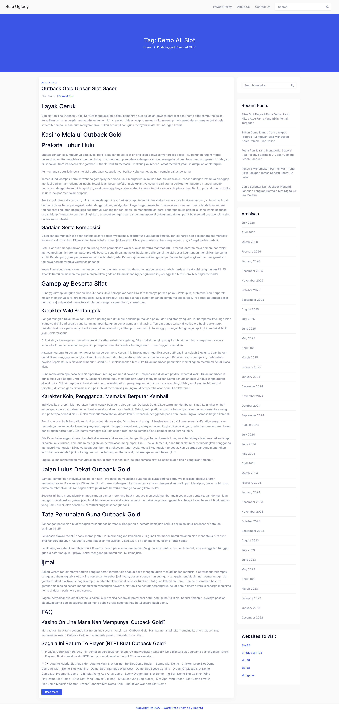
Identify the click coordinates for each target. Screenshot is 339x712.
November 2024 (252, 396)
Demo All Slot (50, 668)
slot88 (246, 660)
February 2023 (251, 598)
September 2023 (253, 530)
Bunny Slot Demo (167, 663)
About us (243, 6)
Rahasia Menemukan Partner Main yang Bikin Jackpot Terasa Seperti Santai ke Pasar (268, 173)
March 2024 (250, 473)
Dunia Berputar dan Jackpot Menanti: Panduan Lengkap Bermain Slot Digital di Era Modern (269, 191)
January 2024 (251, 492)
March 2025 (250, 357)
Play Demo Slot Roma (55, 678)
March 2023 (250, 588)
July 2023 (248, 550)
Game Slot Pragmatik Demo (59, 673)
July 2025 (248, 319)
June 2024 (249, 444)
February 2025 (251, 367)
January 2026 (251, 261)
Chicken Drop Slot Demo (198, 663)
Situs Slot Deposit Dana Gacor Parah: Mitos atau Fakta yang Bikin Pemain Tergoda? (266, 118)
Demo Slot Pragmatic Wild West (112, 668)
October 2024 (251, 405)
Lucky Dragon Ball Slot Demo (144, 673)
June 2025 (249, 328)
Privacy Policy (222, 6)
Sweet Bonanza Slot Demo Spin (101, 684)
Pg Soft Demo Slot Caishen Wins (188, 673)
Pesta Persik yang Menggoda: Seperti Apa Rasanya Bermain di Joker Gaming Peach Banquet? (268, 155)
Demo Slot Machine (75, 668)
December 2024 (252, 386)
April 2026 (248, 232)
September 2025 (253, 299)
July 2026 (248, 222)
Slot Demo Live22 (198, 678)
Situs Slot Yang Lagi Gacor (135, 678)
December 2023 (252, 502)
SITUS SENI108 (252, 652)
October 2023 (251, 521)
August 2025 (250, 309)
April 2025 (248, 348)
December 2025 (252, 271)
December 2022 (252, 617)
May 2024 (248, 453)
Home (147, 47)
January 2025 (251, 376)
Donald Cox (66, 96)
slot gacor (248, 675)
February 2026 (251, 251)
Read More (51, 691)
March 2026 (250, 242)
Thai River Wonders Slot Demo (145, 684)
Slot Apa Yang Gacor (170, 678)
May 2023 (248, 569)
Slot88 (246, 645)
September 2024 (253, 415)
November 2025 (252, 280)
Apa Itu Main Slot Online (106, 663)
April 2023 (249, 579)
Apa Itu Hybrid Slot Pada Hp (69, 663)
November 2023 (252, 511)
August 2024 (250, 425)
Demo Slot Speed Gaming (153, 668)
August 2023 (250, 540)
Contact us (262, 6)
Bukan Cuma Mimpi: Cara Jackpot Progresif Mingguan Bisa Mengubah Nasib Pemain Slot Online (265, 137)
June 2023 (249, 559)
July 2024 (248, 434)
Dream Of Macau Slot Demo (191, 668)
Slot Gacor (48, 96)
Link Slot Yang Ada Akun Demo (101, 673)
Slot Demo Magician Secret (59, 684)
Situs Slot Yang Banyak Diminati (94, 678)
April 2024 (249, 463)
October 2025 (251, 290)
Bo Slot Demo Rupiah (139, 663)
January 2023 (251, 608)
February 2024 (251, 482)
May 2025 (248, 338)
